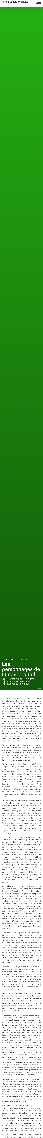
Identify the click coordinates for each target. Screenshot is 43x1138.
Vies (13, 659)
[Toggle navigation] (38, 3)
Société (6, 659)
